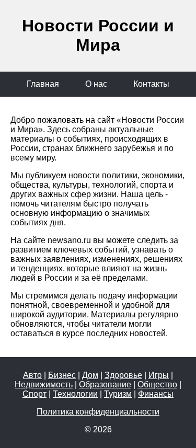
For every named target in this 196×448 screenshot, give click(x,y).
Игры (158, 375)
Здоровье (123, 375)
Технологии (75, 393)
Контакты (151, 83)
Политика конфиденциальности (98, 411)
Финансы (156, 393)
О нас (96, 83)
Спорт (34, 393)
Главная (43, 83)
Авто (32, 375)
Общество (157, 384)
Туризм (118, 393)
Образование (105, 384)
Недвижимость (44, 384)
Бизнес (62, 375)
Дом (90, 375)
